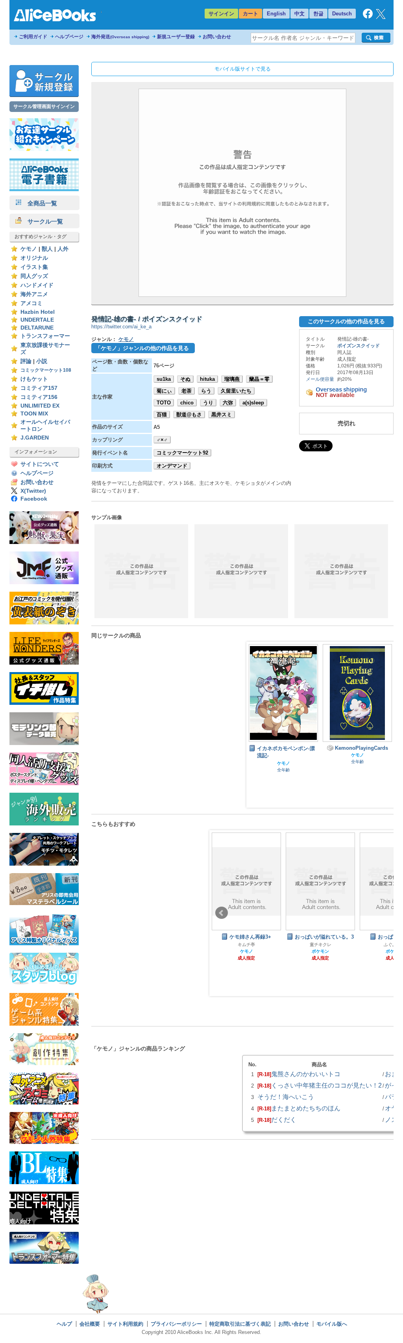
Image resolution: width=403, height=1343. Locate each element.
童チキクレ (320, 944)
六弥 (228, 403)
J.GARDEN (34, 438)
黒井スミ (221, 414)
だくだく (283, 1119)
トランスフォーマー (45, 336)
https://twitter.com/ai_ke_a (121, 327)
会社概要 (89, 1324)
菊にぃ (164, 391)
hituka (207, 379)
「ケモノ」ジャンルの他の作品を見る (142, 348)
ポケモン (320, 951)
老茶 (186, 391)
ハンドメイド (37, 285)
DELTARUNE (37, 328)
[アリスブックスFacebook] (368, 17)
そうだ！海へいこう (285, 1096)
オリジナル (34, 258)
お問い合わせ (217, 36)
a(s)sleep (253, 403)
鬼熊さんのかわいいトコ (305, 1073)
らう (206, 391)
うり (208, 403)
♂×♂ (162, 440)
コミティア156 (38, 397)
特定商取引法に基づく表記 (240, 1324)
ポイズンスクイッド (358, 345)
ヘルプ (64, 1324)
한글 (318, 14)
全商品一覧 (39, 203)
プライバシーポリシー (176, 1324)
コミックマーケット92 (182, 453)
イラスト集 (34, 267)
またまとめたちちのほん (305, 1108)
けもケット (34, 379)
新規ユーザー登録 (176, 36)
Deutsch (342, 14)
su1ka (164, 379)
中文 (299, 14)
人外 (62, 249)
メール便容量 (320, 379)
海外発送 (120, 36)
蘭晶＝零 (259, 379)
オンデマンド (172, 466)
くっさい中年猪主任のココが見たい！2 (326, 1085)
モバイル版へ (331, 1324)
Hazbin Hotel (37, 312)
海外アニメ (34, 294)
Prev (221, 913)
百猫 (162, 414)
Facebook (33, 499)
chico (187, 403)
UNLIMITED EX (39, 406)
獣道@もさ (189, 414)
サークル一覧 (42, 221)
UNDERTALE (37, 320)
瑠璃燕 (232, 379)
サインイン (221, 14)
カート (250, 14)
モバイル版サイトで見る (242, 69)
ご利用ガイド (33, 36)
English (276, 14)
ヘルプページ (69, 36)
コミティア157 (38, 388)
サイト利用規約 (125, 1324)
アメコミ (31, 303)
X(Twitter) (33, 491)
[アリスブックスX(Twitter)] (381, 17)
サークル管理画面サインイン (44, 106)
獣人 (47, 249)
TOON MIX (34, 414)
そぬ (185, 379)
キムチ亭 (246, 944)
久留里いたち (236, 391)
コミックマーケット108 (45, 370)
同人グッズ (34, 276)
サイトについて (39, 464)
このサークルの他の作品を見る (346, 321)
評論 (25, 361)
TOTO (164, 403)
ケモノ (28, 249)
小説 (41, 361)
